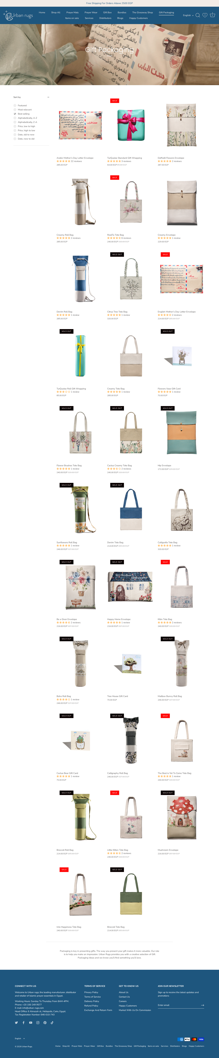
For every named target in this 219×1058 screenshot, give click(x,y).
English (187, 15)
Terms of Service (92, 996)
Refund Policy (91, 1005)
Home (42, 12)
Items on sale (72, 18)
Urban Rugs (27, 1046)
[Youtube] (30, 1022)
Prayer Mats (72, 12)
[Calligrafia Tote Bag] (181, 509)
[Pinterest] (45, 1022)
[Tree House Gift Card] (131, 663)
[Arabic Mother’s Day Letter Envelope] (80, 125)
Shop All (55, 12)
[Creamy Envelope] (181, 202)
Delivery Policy (91, 1001)
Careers (122, 1001)
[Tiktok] (52, 1022)
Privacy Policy (91, 992)
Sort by (17, 97)
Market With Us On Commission (135, 1010)
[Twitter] (16, 1022)
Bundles (122, 12)
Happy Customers (138, 18)
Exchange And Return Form (98, 1010)
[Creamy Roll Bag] (80, 202)
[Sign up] (202, 1005)
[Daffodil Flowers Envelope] (181, 125)
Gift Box (107, 12)
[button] (64, 161)
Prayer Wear (91, 12)
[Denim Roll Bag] (80, 279)
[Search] (197, 15)
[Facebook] (23, 1022)
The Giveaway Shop (142, 12)
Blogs (120, 18)
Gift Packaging (166, 12)
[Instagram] (37, 1022)
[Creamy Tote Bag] (131, 356)
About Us (123, 992)
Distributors (105, 18)
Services (89, 18)
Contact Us (124, 996)
